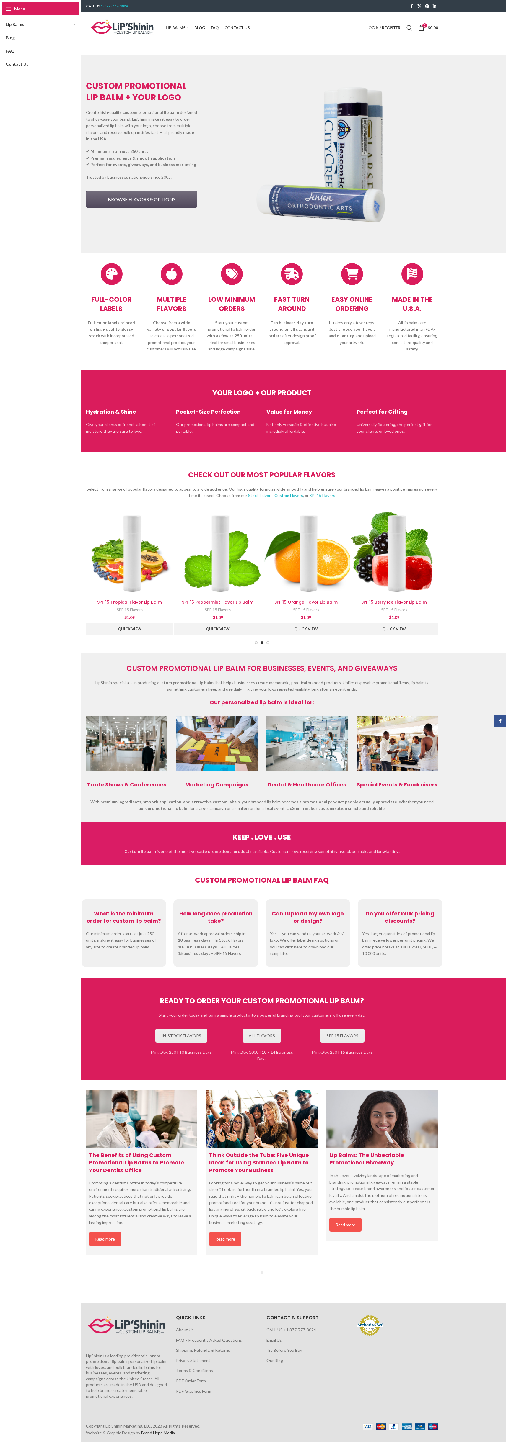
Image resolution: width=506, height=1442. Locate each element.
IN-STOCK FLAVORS (181, 1035)
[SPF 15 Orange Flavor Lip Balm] (306, 553)
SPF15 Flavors (322, 495)
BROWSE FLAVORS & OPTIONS (141, 199)
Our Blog (274, 1360)
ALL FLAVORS (262, 1035)
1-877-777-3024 (114, 6)
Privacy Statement (193, 1360)
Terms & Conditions (194, 1370)
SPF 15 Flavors (130, 609)
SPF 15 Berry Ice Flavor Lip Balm (394, 602)
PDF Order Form (191, 1380)
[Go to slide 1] (256, 642)
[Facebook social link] (412, 6)
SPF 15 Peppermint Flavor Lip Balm (217, 602)
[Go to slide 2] (262, 642)
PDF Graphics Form (193, 1391)
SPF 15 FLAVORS (342, 1035)
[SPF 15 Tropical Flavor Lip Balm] (130, 553)
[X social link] (419, 6)
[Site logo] (123, 27)
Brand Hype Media (158, 1432)
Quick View (129, 629)
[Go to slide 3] (267, 642)
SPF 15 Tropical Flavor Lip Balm (129, 602)
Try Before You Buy (284, 1350)
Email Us (274, 1340)
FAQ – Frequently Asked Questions (209, 1340)
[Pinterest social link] (427, 6)
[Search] (409, 28)
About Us (185, 1329)
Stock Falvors (260, 495)
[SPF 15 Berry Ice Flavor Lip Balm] (394, 553)
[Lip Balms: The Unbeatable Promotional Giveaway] (382, 1119)
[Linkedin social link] (434, 6)
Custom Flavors (288, 495)
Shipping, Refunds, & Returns (203, 1350)
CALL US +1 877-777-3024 (291, 1329)
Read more (105, 1238)
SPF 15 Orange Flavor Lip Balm (306, 602)
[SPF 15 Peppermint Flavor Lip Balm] (218, 553)
